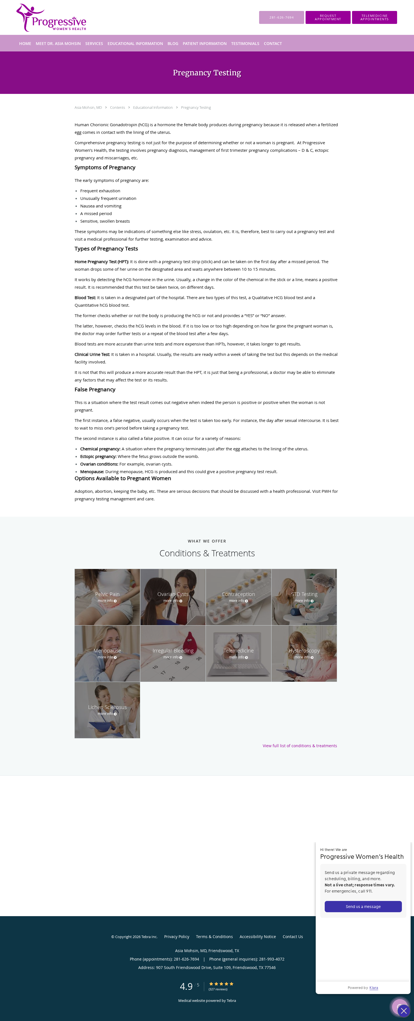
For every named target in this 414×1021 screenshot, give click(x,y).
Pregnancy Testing (196, 107)
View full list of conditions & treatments (300, 746)
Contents (118, 107)
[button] (328, 17)
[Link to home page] (42, 17)
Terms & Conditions (214, 936)
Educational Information (153, 107)
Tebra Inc (149, 936)
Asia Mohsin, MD (89, 107)
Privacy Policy (176, 936)
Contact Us (293, 936)
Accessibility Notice (258, 936)
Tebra (231, 1000)
